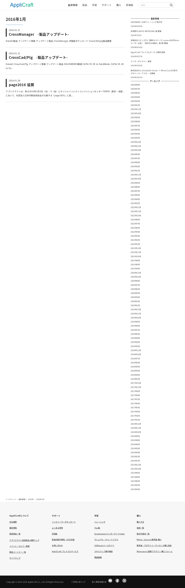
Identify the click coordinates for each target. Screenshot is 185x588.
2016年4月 (135, 452)
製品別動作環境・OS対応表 (63, 539)
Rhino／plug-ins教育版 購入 (149, 539)
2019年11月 (136, 313)
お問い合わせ (57, 545)
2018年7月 (135, 358)
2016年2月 (135, 456)
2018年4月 (135, 370)
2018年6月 (135, 362)
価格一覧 (140, 528)
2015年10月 (136, 469)
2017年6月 (135, 403)
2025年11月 (136, 109)
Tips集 (97, 528)
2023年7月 (135, 191)
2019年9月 (135, 321)
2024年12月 (136, 142)
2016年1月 (135, 460)
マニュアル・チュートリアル (106, 539)
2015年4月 (135, 489)
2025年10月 (136, 113)
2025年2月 (135, 138)
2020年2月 (135, 301)
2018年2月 (135, 379)
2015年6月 (135, 481)
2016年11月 (136, 428)
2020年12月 (136, 272)
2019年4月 (135, 338)
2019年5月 (135, 334)
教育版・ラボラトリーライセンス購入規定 (154, 545)
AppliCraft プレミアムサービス (65, 551)
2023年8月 (135, 187)
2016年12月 (136, 424)
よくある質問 (57, 528)
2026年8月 (135, 85)
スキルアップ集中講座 (103, 551)
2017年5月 (135, 407)
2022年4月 (135, 232)
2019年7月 (135, 330)
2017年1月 (135, 420)
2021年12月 (136, 248)
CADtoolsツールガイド (104, 545)
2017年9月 (135, 391)
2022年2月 (135, 240)
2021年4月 (135, 268)
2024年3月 (135, 166)
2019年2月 (135, 346)
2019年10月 (136, 317)
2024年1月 (135, 170)
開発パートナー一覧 (17, 552)
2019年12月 (136, 309)
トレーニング (99, 522)
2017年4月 (135, 411)
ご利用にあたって (78, 582)
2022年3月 (135, 236)
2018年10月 (136, 354)
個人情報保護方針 (99, 582)
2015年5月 (135, 485)
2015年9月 (135, 473)
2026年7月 (135, 89)
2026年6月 (135, 93)
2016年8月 (135, 440)
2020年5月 (135, 293)
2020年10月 (136, 277)
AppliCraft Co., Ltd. (36, 582)
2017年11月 (136, 387)
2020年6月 (135, 289)
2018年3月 (135, 375)
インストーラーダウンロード (64, 522)
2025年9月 (135, 117)
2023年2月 (135, 203)
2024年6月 (135, 162)
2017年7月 (135, 399)
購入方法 (140, 522)
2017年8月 (135, 395)
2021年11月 (136, 252)
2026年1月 (135, 105)
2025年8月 (135, 121)
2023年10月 (136, 178)
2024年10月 (136, 150)
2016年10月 (136, 432)
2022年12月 (136, 207)
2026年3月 (135, 101)
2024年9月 (135, 154)
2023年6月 (135, 195)
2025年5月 (135, 129)
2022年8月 (135, 219)
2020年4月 (135, 297)
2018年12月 (136, 350)
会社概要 (13, 522)
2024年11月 (136, 146)
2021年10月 (136, 256)
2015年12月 (136, 464)
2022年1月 (135, 244)
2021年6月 (135, 264)
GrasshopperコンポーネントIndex (109, 534)
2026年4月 (135, 97)
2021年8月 (135, 260)
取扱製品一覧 (14, 534)
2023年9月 (135, 183)
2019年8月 (135, 325)
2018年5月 (135, 366)
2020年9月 (135, 281)
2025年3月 (135, 133)
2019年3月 (135, 342)
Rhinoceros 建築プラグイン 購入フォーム (154, 551)
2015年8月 (135, 477)
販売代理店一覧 (143, 534)
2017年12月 (136, 383)
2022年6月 (135, 228)
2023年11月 (136, 174)
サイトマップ (14, 558)
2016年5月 (135, 448)
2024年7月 (135, 158)
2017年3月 (135, 415)
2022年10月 (136, 215)
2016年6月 (135, 444)
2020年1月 (135, 305)
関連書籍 (98, 557)
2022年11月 (136, 211)
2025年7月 (135, 125)
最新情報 (13, 528)
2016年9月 (135, 436)
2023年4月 (135, 199)
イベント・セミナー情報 (19, 546)
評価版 (54, 534)
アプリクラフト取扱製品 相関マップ (24, 540)
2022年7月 (135, 223)
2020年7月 (135, 285)
